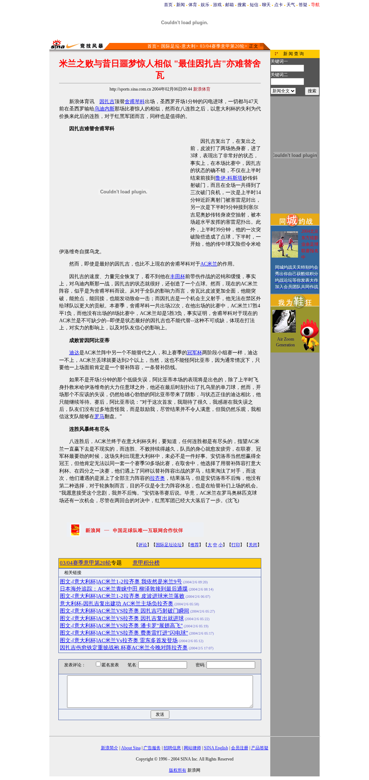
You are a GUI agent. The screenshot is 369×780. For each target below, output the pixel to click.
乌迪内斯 (104, 108)
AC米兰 (208, 264)
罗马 (99, 416)
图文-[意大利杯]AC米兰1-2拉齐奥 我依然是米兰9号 (121, 581)
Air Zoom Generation (285, 342)
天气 (290, 4)
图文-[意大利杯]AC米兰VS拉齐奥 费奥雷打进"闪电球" (124, 633)
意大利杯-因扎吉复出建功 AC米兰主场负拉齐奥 (116, 603)
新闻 (180, 4)
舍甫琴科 (135, 101)
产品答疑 (259, 747)
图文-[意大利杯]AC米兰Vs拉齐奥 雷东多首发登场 (119, 640)
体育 (192, 4)
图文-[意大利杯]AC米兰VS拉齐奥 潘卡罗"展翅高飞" (121, 625)
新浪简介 (109, 747)
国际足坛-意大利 (178, 46)
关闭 (253, 544)
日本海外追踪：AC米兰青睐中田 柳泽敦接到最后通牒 (124, 589)
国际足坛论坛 (169, 544)
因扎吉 (107, 101)
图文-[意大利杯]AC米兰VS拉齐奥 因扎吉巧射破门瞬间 (124, 611)
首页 (168, 4)
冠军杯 (194, 352)
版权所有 (177, 770)
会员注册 (239, 747)
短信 (254, 4)
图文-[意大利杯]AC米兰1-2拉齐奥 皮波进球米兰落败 (122, 596)
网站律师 (192, 747)
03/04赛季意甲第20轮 (222, 46)
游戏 (217, 4)
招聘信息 (172, 747)
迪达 (74, 352)
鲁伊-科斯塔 (229, 178)
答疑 (303, 4)
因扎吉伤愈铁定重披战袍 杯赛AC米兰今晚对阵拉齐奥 (124, 647)
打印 (235, 544)
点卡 (278, 4)
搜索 (241, 4)
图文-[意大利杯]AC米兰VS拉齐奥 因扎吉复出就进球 (122, 618)
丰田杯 (177, 276)
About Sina (131, 747)
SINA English (216, 747)
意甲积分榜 (146, 563)
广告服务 (152, 747)
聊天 (266, 4)
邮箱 (229, 4)
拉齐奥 (157, 478)
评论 (142, 544)
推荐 (194, 544)
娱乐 (205, 4)
